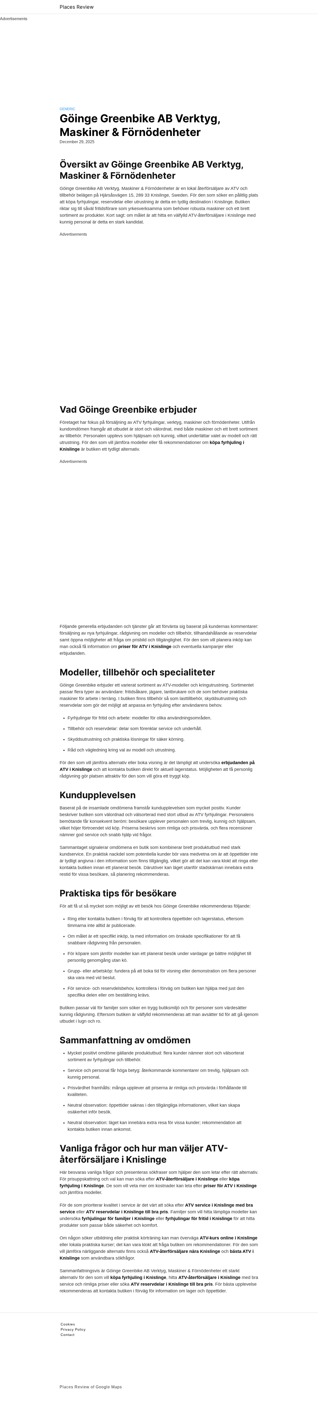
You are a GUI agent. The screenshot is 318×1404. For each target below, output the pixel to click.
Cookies (68, 1324)
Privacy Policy (73, 1329)
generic (67, 109)
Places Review (77, 6)
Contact (68, 1335)
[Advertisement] (159, 59)
